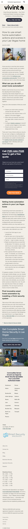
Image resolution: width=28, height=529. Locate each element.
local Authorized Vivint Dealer (11, 491)
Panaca (7, 416)
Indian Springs (9, 396)
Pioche (16, 385)
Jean (6, 402)
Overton (17, 402)
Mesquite (17, 408)
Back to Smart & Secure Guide (12, 323)
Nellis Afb (17, 399)
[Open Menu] (2, 2)
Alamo (6, 388)
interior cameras (15, 123)
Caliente (17, 396)
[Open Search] (24, 2)
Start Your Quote (14, 193)
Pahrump (17, 405)
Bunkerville (8, 393)
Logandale (8, 405)
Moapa (16, 393)
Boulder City (8, 408)
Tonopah (17, 411)
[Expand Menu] (16, 10)
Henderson (8, 385)
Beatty (7, 399)
